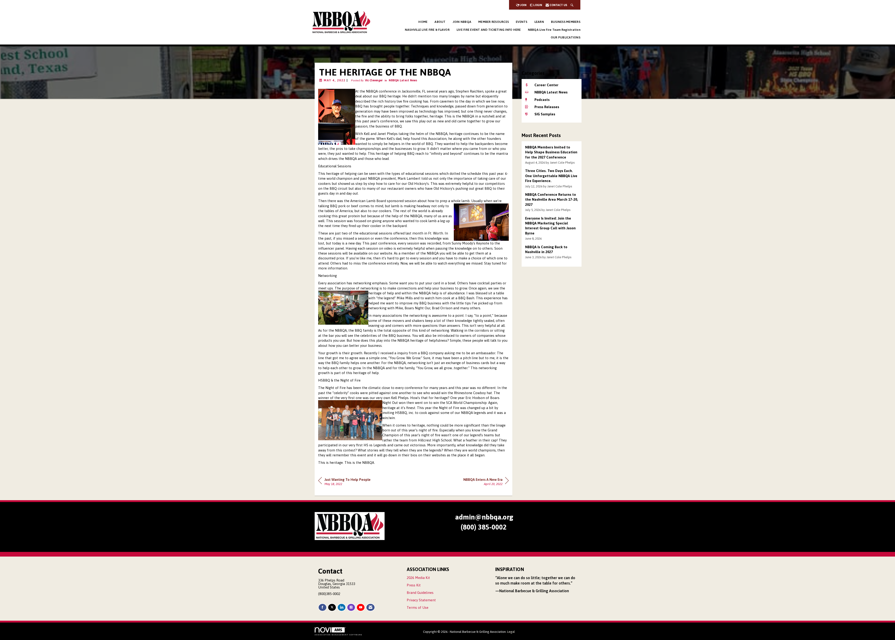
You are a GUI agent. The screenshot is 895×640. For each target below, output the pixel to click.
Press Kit (414, 585)
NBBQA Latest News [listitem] (551, 92)
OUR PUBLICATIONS (565, 37)
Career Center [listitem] (546, 85)
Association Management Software (338, 635)
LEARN (539, 22)
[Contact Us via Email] (370, 607)
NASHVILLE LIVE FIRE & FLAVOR (427, 29)
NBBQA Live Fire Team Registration (554, 29)
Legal (511, 631)
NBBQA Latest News (403, 80)
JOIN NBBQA (462, 22)
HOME (422, 22)
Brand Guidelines (420, 593)
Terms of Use (417, 607)
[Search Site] (572, 5)
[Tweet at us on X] (332, 607)
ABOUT (439, 22)
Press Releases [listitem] (546, 107)
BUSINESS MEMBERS (565, 22)
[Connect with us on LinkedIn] (341, 607)
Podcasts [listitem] (542, 100)
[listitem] (551, 155)
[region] (486, 481)
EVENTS (521, 22)
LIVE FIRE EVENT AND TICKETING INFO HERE (489, 29)
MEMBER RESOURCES (493, 22)
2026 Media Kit (418, 578)
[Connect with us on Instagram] (351, 607)
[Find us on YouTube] (360, 607)
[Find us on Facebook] (322, 607)
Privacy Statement (421, 600)
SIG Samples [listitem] (544, 114)
